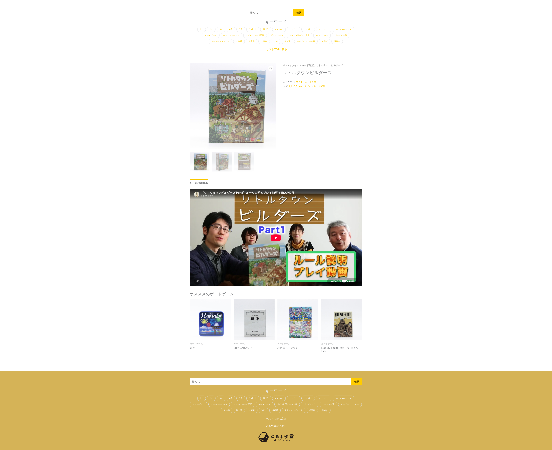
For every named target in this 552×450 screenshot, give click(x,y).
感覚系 (287, 41)
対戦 (276, 41)
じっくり (294, 29)
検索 (298, 12)
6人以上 (252, 29)
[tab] (199, 183)
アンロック (324, 29)
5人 (241, 29)
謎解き (337, 41)
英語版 (325, 41)
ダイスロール (277, 35)
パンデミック (322, 35)
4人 (231, 29)
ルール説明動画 (199, 183)
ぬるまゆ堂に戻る (276, 425)
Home (286, 65)
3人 (221, 29)
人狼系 (239, 41)
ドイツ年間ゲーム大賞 (299, 35)
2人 (211, 29)
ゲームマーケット (231, 35)
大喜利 (264, 41)
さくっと (279, 29)
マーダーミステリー (220, 41)
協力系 (252, 41)
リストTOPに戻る (276, 49)
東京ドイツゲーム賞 (306, 41)
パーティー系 (341, 35)
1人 (201, 29)
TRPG (265, 29)
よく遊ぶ (308, 29)
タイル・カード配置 (255, 35)
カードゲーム (211, 35)
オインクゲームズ (343, 29)
